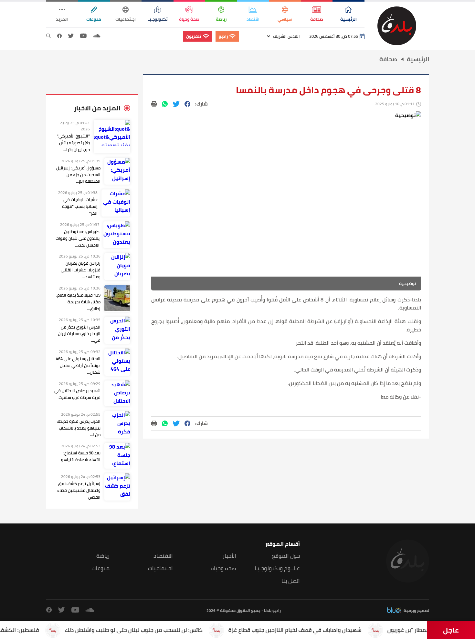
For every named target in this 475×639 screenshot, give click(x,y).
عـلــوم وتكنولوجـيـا (277, 568)
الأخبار (229, 556)
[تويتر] (71, 36)
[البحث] (48, 36)
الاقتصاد (163, 556)
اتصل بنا (290, 581)
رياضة (103, 556)
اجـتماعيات (160, 568)
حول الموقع (286, 556)
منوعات (100, 568)
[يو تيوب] (83, 36)
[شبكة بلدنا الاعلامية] (396, 26)
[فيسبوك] (59, 36)
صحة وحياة (223, 568)
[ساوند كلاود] (96, 36)
